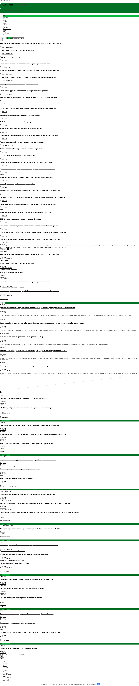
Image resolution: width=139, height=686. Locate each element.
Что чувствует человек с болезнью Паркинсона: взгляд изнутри (28, 366)
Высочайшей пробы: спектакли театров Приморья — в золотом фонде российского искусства (33, 434)
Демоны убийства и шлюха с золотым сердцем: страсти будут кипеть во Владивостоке (30, 425)
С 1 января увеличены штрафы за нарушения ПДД (18, 155)
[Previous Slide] (1, 303)
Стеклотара (6, 33)
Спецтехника (3, 251)
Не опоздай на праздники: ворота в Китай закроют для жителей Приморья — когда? (30, 239)
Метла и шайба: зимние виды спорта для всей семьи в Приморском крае (25, 212)
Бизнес (11, 525)
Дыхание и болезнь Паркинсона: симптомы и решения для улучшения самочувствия (37, 308)
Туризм (5, 24)
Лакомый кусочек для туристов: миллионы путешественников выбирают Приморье (29, 226)
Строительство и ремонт (11, 269)
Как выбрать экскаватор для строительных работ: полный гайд (22, 128)
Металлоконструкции (12, 466)
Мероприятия (7, 29)
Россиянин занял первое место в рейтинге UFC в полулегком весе (23, 398)
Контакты (6, 34)
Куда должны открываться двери (11, 57)
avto (4, 103)
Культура (5, 17)
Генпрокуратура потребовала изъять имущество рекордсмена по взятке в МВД (27, 579)
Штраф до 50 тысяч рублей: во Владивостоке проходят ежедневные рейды (26, 162)
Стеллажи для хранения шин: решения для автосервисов (20, 115)
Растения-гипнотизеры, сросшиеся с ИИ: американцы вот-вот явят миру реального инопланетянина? (35, 503)
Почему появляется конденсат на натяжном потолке (18, 648)
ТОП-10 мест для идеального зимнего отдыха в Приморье (20, 219)
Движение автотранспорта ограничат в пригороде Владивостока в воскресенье (27, 169)
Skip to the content (4, 0)
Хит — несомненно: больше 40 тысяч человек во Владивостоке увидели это (26, 443)
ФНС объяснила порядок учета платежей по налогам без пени (22, 588)
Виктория (2, 275)
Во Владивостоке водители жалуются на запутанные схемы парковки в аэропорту (29, 135)
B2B (4, 30)
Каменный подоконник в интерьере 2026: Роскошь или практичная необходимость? (29, 70)
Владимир (3, 257)
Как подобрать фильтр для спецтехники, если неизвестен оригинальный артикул (28, 77)
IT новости (6, 525)
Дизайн (5, 26)
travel (4, 105)
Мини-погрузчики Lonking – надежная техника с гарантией (21, 149)
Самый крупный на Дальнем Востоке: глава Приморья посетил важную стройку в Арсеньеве (33, 232)
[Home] (4, 16)
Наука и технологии (5, 491)
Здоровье (5, 21)
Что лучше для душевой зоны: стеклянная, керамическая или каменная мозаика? (29, 97)
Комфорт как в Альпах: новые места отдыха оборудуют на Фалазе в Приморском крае (30, 190)
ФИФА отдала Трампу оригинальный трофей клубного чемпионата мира (26, 408)
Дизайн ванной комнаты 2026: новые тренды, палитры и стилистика (24, 554)
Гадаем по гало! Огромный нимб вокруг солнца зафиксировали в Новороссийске (28, 494)
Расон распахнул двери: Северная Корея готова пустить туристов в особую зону (28, 204)
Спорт (5, 18)
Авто (4, 23)
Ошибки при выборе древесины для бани (14, 563)
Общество (3, 576)
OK (98, 684)
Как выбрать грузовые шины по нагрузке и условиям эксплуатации (24, 91)
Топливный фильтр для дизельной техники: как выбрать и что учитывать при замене (30, 43)
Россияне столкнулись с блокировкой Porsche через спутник (21, 598)
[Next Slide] (4, 303)
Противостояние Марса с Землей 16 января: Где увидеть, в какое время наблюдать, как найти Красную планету (39, 512)
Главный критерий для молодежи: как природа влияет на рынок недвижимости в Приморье (32, 197)
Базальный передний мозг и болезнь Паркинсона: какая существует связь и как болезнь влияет (42, 323)
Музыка (5, 27)
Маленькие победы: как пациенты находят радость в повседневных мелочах (33, 350)
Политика (2, 645)
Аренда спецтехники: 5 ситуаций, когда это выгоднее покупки (22, 142)
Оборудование (7, 32)
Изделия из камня (5, 287)
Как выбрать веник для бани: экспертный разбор (17, 184)
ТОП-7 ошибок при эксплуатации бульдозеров (16, 122)
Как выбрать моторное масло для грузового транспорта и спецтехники (25, 64)
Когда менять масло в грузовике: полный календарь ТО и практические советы (28, 108)
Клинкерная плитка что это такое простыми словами (19, 84)
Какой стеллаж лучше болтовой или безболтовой (17, 50)
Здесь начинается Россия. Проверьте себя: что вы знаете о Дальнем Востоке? (26, 177)
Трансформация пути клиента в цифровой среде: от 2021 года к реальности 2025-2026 (30, 529)
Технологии (17, 541)
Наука (5, 20)
